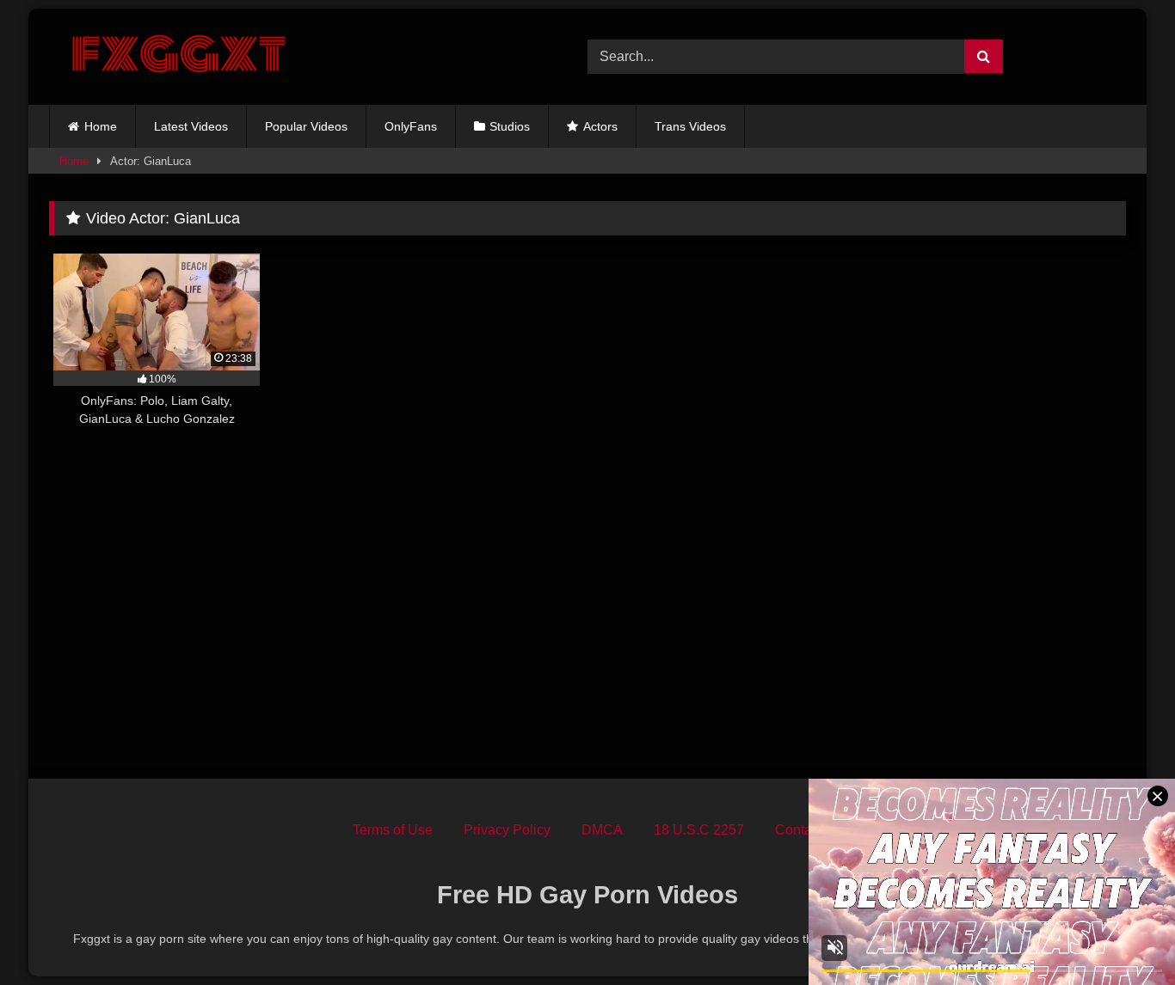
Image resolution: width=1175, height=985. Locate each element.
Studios (509, 126)
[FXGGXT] (178, 57)
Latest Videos (191, 126)
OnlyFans (410, 126)
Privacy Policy (507, 830)
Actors (600, 126)
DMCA (602, 830)
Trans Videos (690, 126)
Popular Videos (306, 126)
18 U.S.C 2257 (699, 830)
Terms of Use (393, 830)
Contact (798, 830)
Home (100, 126)
